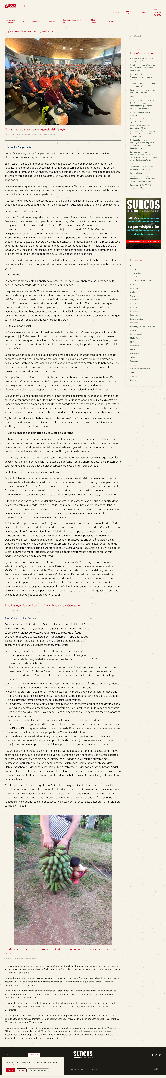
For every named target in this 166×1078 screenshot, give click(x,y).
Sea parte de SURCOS (157, 12)
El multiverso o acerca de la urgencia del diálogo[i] (36, 129)
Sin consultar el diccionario (140, 96)
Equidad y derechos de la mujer (73, 21)
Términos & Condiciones (77, 1069)
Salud (132, 357)
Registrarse (34, 1055)
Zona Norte (134, 380)
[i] (6, 523)
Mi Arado (134, 342)
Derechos (33, 959)
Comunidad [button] (35, 21)
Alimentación (135, 273)
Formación (134, 330)
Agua (132, 265)
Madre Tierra (93, 21)
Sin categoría (135, 365)
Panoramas (134, 346)
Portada (116, 12)
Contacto (143, 12)
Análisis (33, 135)
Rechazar (22, 1070)
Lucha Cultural (136, 334)
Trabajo (110, 21)
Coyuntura (134, 300)
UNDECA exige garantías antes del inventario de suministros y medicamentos (142, 68)
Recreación (134, 353)
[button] (24, 5)
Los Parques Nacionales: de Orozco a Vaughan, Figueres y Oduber (142, 77)
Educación (134, 315)
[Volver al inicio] (10, 5)
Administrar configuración (38, 1070)
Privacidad (93, 1069)
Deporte (133, 307)
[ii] (19, 336)
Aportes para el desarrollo (46, 135)
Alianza (133, 269)
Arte (132, 284)
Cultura (133, 303)
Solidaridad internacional (140, 369)
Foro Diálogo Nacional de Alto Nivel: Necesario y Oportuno (42, 605)
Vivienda (133, 376)
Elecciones (134, 323)
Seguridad (134, 361)
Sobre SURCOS (129, 12)
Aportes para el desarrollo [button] (11, 21)
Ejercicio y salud (136, 319)
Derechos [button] (52, 21)
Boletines (134, 288)
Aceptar (10, 1070)
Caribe (132, 292)
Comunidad (134, 296)
